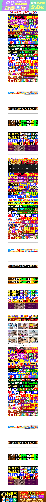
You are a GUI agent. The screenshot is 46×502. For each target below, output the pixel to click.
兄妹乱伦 (19, 172)
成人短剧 (23, 172)
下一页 (25, 345)
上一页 (17, 345)
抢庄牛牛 (19, 168)
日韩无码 (36, 172)
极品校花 (27, 172)
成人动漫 (36, 164)
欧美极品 (32, 164)
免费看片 (10, 172)
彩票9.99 (27, 168)
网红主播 (19, 164)
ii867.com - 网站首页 (13, 14)
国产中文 (14, 172)
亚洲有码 (27, 164)
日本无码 (23, 164)
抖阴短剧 (32, 172)
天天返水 (36, 168)
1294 (19, 345)
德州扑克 (23, 168)
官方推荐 (10, 168)
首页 (15, 345)
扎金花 (32, 168)
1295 (21, 345)
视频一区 (10, 164)
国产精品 (14, 164)
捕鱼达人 (14, 168)
